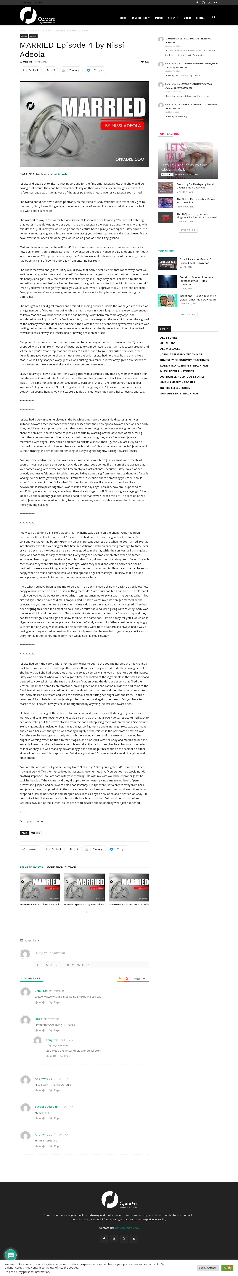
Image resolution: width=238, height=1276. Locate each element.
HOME (123, 18)
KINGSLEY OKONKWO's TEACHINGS (184, 360)
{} (83, 964)
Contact (201, 18)
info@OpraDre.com (127, 1227)
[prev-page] (80, 912)
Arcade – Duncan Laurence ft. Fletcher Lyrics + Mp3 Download (198, 281)
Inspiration (139, 18)
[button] (213, 18)
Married (45, 30)
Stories (33, 30)
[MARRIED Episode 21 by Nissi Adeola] (40, 887)
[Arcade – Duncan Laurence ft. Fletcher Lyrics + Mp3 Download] (167, 281)
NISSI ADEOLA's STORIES (177, 371)
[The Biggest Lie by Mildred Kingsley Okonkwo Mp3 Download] (165, 217)
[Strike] (52, 965)
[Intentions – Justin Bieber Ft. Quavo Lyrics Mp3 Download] (167, 300)
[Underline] (47, 965)
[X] (209, 2)
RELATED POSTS (31, 867)
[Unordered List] (62, 965)
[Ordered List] (57, 965)
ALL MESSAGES (170, 349)
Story (172, 18)
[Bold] (36, 965)
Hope (66, 1045)
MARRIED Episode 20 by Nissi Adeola (84, 904)
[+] (88, 964)
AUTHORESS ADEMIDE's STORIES (182, 376)
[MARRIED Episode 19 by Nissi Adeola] (129, 887)
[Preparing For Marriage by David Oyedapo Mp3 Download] (165, 188)
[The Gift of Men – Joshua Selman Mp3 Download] (165, 202)
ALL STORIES (168, 337)
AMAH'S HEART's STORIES (177, 382)
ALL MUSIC (167, 343)
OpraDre (27, 61)
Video (187, 18)
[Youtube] (215, 2)
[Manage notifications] (229, 1268)
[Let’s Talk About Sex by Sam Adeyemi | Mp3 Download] (188, 159)
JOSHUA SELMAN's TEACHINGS (181, 354)
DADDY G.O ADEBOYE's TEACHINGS (184, 365)
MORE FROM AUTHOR (61, 867)
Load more (187, 229)
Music (159, 18)
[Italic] (42, 965)
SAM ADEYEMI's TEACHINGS (179, 393)
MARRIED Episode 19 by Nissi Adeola (129, 904)
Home (23, 30)
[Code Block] (73, 965)
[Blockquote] (68, 965)
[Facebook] (197, 2)
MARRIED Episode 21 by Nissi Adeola (40, 904)
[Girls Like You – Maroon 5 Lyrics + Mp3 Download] (167, 263)
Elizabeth (170, 38)
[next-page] (86, 912)
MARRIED (35, 833)
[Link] (78, 965)
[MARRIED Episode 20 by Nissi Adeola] (84, 887)
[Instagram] (203, 2)
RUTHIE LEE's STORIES (175, 388)
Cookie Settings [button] (207, 1267)
